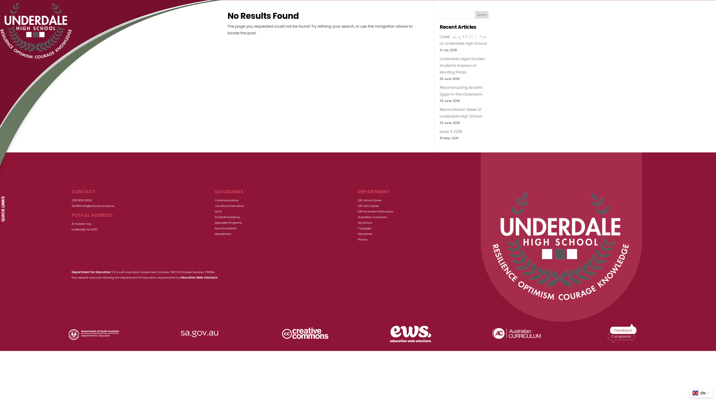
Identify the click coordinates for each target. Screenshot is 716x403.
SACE (218, 211)
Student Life (478, 39)
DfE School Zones (369, 200)
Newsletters (223, 234)
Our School (213, 39)
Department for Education (91, 272)
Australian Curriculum (372, 217)
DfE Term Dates (368, 206)
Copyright (365, 228)
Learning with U (305, 39)
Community (561, 39)
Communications (227, 200)
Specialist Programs (228, 223)
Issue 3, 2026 (451, 131)
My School (365, 223)
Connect (637, 39)
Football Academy (227, 217)
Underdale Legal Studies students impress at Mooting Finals (462, 65)
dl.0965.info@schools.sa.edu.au (93, 206)
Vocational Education (229, 206)
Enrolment (396, 39)
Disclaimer (365, 234)
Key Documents (226, 228)
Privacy (363, 239)
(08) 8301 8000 (82, 200)
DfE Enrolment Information (375, 211)
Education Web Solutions (199, 277)
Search (481, 15)
